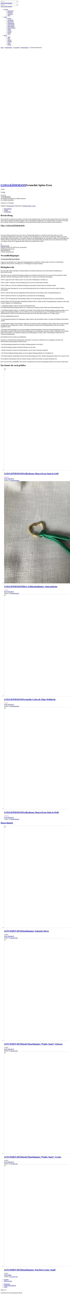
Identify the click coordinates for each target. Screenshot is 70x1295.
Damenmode (11, 24)
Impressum (7, 1284)
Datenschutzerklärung (10, 1285)
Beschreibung (8, 208)
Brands (9, 18)
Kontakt (6, 1279)
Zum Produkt (7, 1275)
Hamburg (10, 12)
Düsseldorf (10, 11)
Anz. (2, 195)
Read (5, 35)
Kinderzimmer (11, 28)
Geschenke (10, 20)
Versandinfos (7, 212)
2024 (9, 15)
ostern (33, 206)
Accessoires (16, 47)
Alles (9, 37)
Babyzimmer (11, 26)
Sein (9, 38)
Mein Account (8, 1281)
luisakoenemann (5, 246)
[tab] (36, 209)
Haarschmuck (25, 47)
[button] (13, 198)
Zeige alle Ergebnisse (6, 3)
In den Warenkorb (5, 197)
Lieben (9, 40)
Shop (5, 17)
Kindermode (11, 23)
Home (9, 29)
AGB (5, 1287)
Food (9, 34)
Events (6, 9)
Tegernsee (10, 14)
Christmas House (27, 206)
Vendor (6, 210)
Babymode (10, 21)
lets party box (14, 938)
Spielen (10, 31)
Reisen (9, 44)
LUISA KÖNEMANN (13, 185)
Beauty (9, 32)
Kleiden (10, 41)
